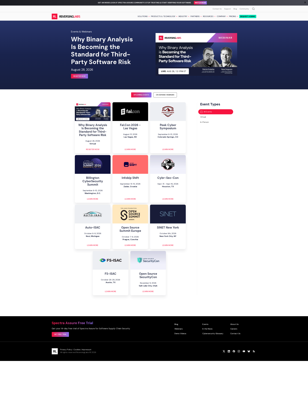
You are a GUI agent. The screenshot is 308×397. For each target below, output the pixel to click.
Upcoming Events (141, 95)
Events (205, 324)
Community (244, 9)
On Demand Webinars (165, 95)
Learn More (130, 149)
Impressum (86, 349)
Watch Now (200, 3)
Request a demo (247, 16)
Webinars (178, 329)
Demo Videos (180, 333)
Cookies (77, 349)
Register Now (79, 76)
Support (227, 9)
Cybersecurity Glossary (212, 333)
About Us (234, 324)
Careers (233, 329)
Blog (235, 9)
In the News (207, 329)
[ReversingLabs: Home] (66, 16)
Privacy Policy (66, 349)
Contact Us (217, 9)
